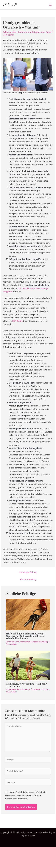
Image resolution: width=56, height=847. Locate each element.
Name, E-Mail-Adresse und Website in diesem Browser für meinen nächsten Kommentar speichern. (25, 795)
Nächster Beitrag (28, 579)
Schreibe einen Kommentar (16, 32)
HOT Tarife (17, 321)
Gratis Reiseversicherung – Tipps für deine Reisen (26, 685)
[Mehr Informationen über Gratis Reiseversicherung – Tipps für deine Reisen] (28, 665)
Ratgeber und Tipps (41, 32)
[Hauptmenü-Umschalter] (50, 5)
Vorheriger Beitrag (28, 572)
